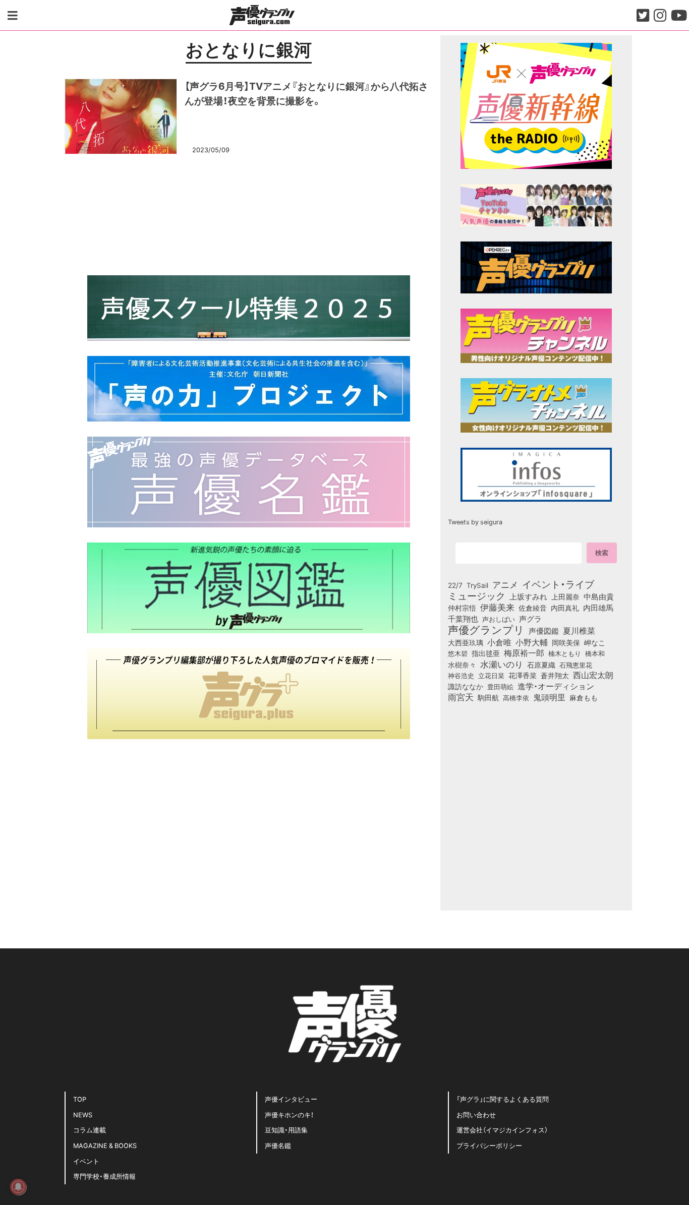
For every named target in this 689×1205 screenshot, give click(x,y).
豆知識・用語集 (286, 1129)
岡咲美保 (566, 643)
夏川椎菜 (579, 631)
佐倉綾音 (533, 607)
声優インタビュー (291, 1099)
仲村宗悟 (462, 607)
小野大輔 (531, 642)
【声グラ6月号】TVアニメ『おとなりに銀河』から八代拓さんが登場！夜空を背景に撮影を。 (306, 93)
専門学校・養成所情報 (104, 1176)
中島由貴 (599, 596)
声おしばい (498, 619)
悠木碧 (458, 653)
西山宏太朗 (593, 675)
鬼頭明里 (549, 697)
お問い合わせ (476, 1114)
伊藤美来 (497, 607)
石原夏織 (541, 664)
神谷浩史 (461, 675)
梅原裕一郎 (524, 653)
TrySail (477, 585)
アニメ (505, 584)
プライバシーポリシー (489, 1145)
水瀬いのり (501, 664)
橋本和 (595, 653)
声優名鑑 (278, 1145)
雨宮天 (461, 697)
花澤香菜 (522, 675)
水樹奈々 (462, 665)
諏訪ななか (465, 686)
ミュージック (476, 595)
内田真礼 (565, 607)
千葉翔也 (463, 619)
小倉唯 (499, 642)
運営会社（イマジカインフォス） (502, 1129)
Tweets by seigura (475, 521)
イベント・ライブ (558, 584)
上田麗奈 (565, 596)
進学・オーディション (556, 686)
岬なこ (594, 642)
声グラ (530, 619)
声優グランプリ (486, 629)
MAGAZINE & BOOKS (105, 1145)
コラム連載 (89, 1129)
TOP (79, 1099)
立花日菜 (491, 675)
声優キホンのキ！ (289, 1114)
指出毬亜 (486, 653)
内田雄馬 (598, 607)
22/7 (455, 585)
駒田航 (488, 698)
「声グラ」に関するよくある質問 (502, 1099)
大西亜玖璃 (465, 643)
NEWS (82, 1114)
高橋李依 (516, 697)
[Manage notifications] (18, 1187)
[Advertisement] (249, 213)
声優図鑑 (544, 631)
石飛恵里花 (575, 664)
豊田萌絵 (500, 686)
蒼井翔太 (555, 676)
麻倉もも (583, 697)
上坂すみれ (528, 596)
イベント (86, 1161)
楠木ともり (564, 653)
